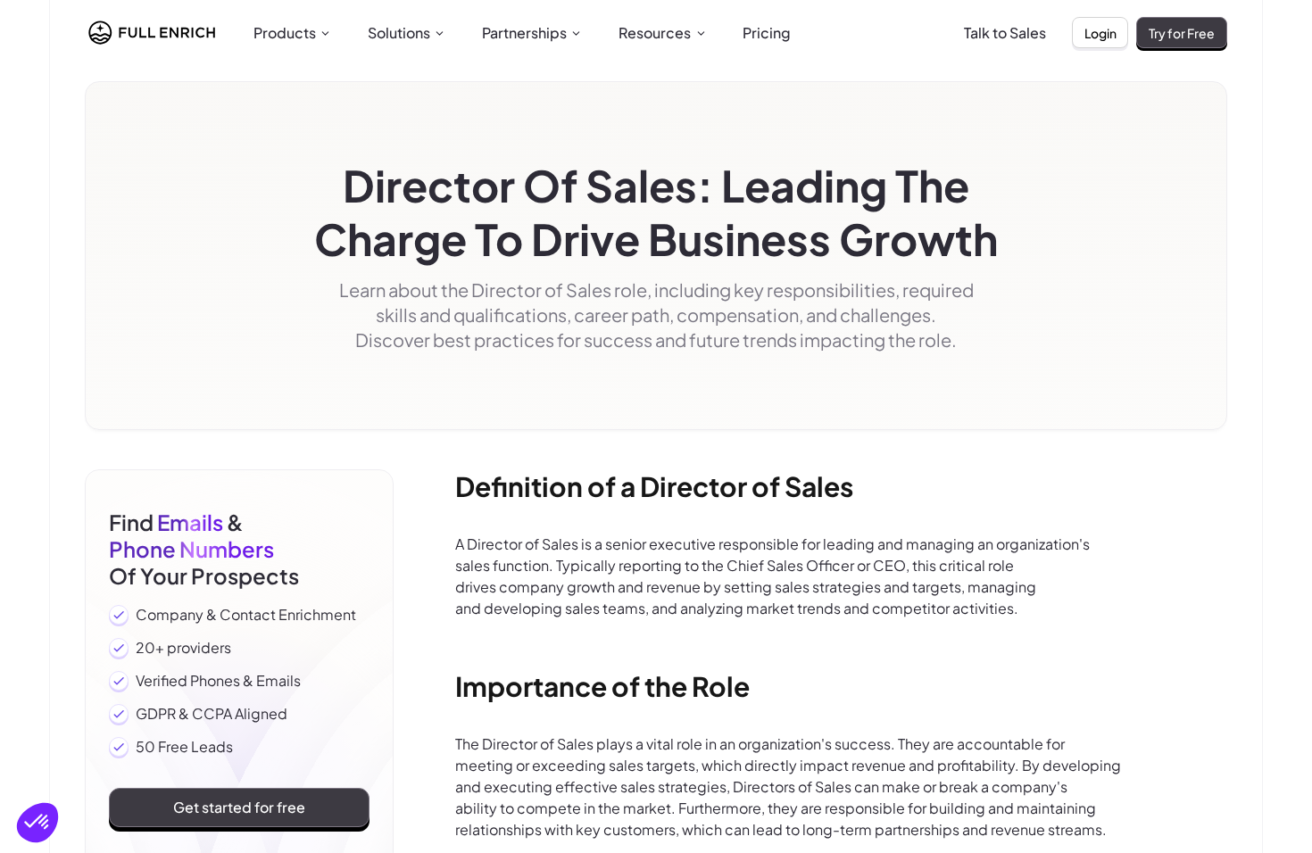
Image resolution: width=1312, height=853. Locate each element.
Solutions (399, 32)
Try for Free (1182, 33)
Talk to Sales (1005, 32)
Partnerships (524, 32)
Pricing (767, 32)
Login (1100, 33)
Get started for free (239, 807)
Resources (655, 32)
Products (284, 32)
